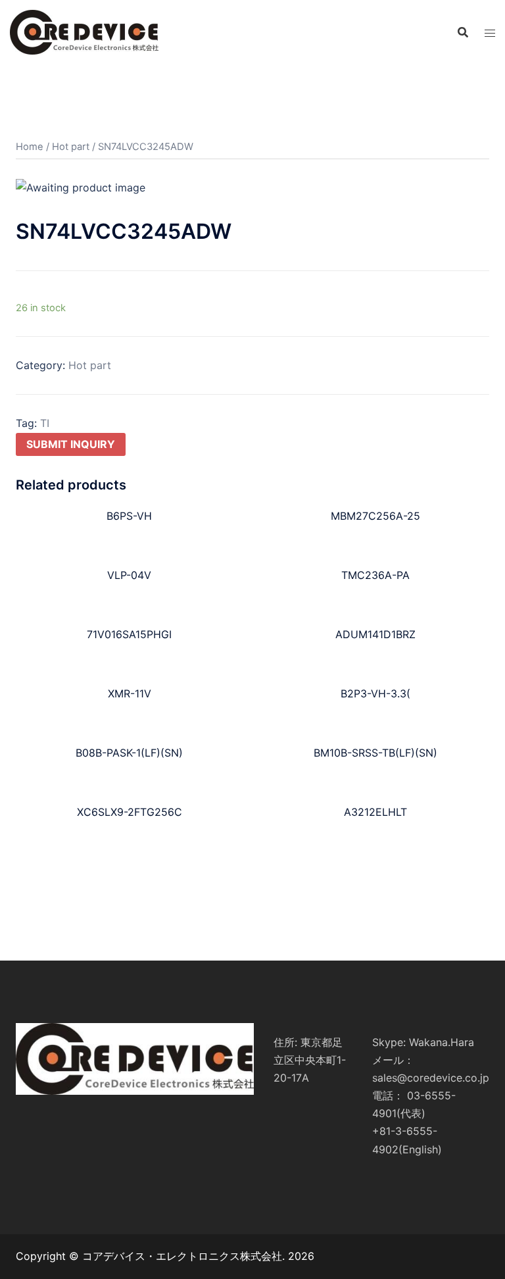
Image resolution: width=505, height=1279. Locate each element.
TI (44, 423)
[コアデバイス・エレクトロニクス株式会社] (84, 31)
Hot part (70, 147)
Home (29, 147)
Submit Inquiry (70, 444)
